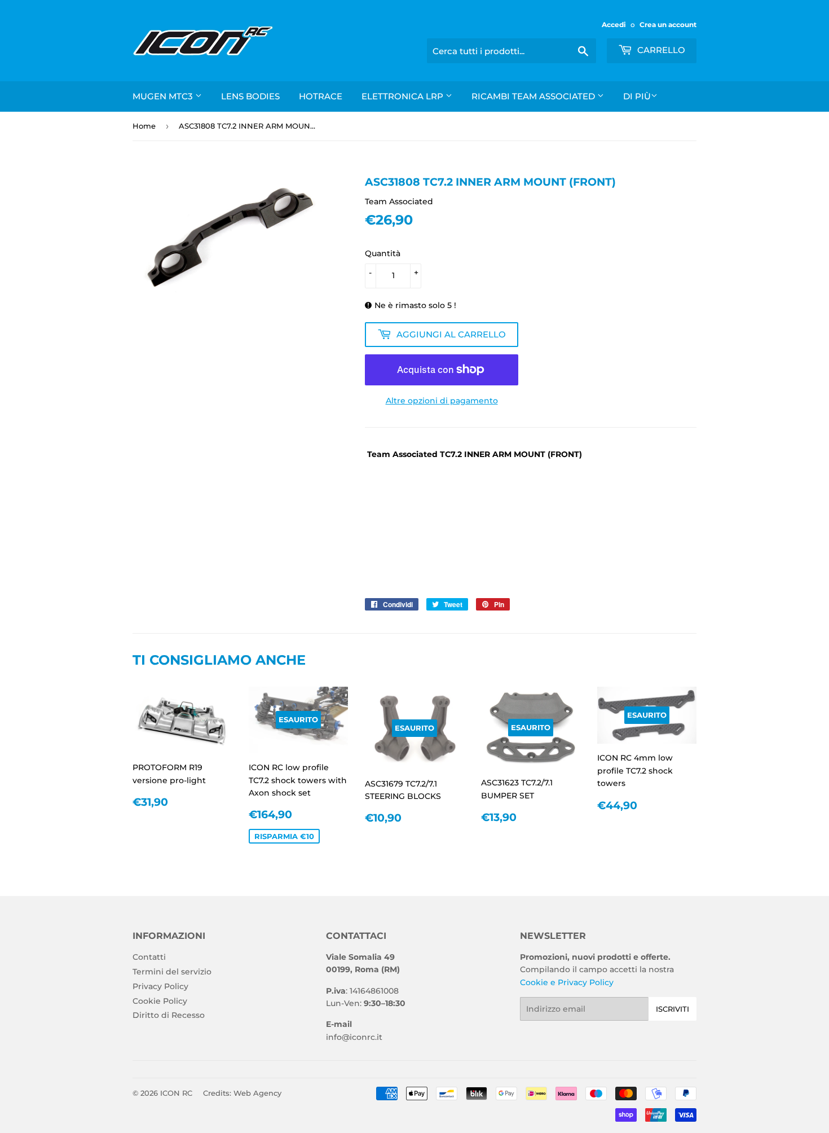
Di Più (637, 96)
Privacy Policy (160, 986)
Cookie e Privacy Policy (567, 982)
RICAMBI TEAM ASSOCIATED (534, 96)
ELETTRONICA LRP (403, 96)
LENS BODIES (250, 96)
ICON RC (176, 1092)
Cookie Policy (160, 1001)
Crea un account (668, 24)
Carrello (660, 50)
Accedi (614, 24)
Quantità (382, 253)
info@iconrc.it (354, 1037)
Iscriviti (672, 1008)
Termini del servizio (172, 972)
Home (144, 125)
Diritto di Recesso (169, 1015)
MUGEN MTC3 (164, 96)
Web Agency (257, 1092)
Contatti (149, 957)
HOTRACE (320, 96)
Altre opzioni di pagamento (442, 401)
